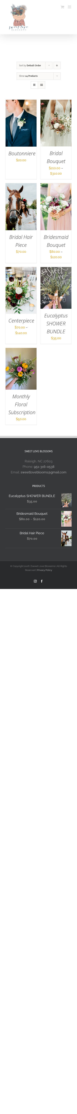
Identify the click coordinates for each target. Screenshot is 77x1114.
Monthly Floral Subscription (21, 404)
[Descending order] (57, 65)
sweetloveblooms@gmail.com (43, 472)
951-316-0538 (44, 467)
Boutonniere (21, 153)
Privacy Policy (44, 570)
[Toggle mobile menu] (70, 7)
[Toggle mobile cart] (62, 7)
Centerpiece (21, 320)
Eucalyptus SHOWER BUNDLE (56, 323)
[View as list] (41, 84)
